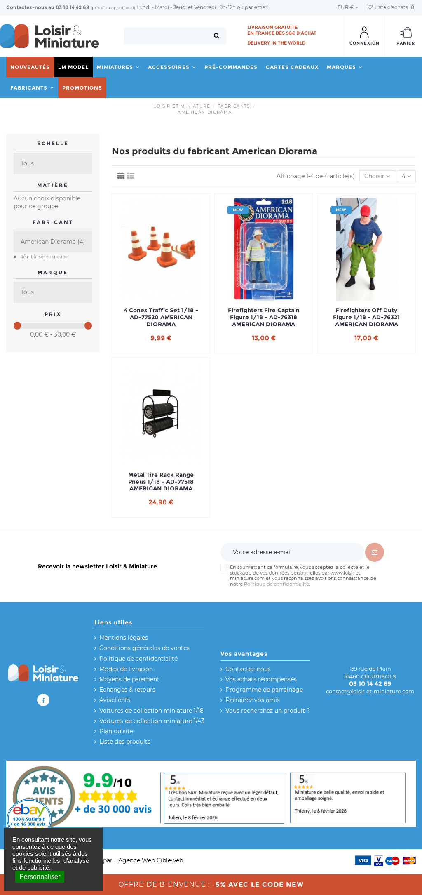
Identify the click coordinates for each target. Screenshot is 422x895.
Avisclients (114, 700)
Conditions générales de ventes (144, 648)
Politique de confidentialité (276, 584)
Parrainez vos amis (252, 700)
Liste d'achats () (394, 7)
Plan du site (116, 731)
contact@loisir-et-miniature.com (370, 691)
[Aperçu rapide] (172, 298)
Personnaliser (39, 876)
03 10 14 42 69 (72, 7)
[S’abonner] (374, 552)
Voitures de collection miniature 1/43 (151, 721)
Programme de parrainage (264, 689)
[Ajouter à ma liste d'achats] (149, 298)
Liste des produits (124, 741)
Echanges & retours (127, 689)
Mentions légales (123, 637)
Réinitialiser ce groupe (43, 256)
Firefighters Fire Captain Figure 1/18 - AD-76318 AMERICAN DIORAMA (264, 317)
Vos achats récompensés (261, 679)
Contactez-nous (26, 7)
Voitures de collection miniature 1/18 (151, 710)
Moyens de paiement (129, 679)
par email (256, 7)
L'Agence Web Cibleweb (148, 860)
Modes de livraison (126, 669)
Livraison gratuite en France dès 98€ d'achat (281, 30)
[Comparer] (161, 298)
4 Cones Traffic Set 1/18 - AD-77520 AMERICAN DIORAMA (161, 317)
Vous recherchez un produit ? (267, 710)
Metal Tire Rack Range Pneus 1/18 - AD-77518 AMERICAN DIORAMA (161, 481)
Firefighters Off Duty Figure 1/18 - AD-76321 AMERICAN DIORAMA (366, 317)
